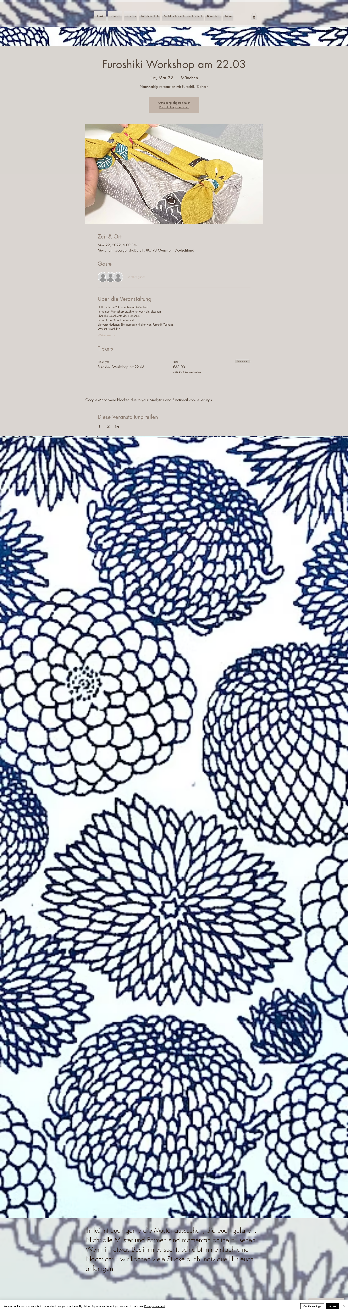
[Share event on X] (108, 426)
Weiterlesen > (106, 335)
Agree (332, 1306)
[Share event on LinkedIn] (117, 426)
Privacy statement (154, 1306)
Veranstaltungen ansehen (174, 107)
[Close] (343, 1306)
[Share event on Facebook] (99, 426)
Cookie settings (312, 1306)
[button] (253, 16)
